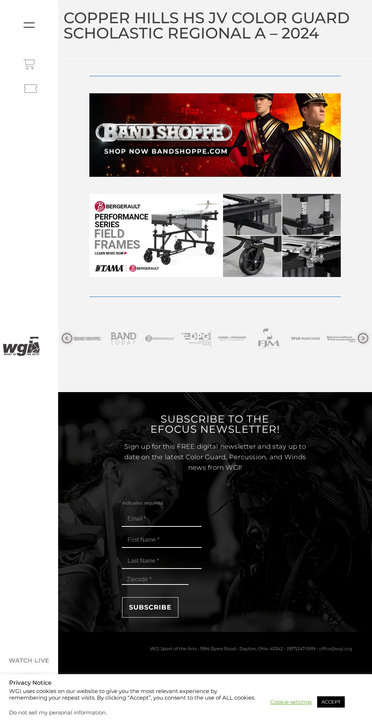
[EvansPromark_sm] (208, 338)
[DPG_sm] (172, 338)
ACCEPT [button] (331, 702)
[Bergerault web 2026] (214, 275)
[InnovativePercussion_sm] (317, 338)
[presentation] (67, 338)
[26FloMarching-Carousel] (281, 338)
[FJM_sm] (244, 338)
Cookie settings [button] (291, 702)
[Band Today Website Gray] (99, 338)
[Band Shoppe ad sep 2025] (214, 174)
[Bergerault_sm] (135, 338)
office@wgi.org (335, 648)
